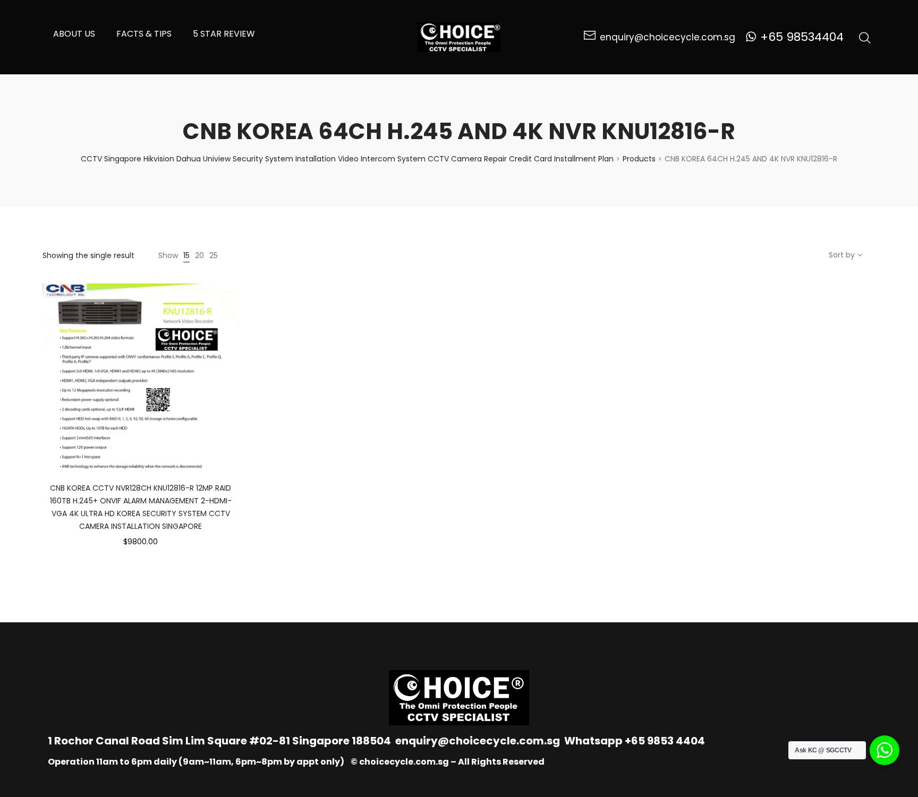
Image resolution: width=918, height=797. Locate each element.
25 (213, 255)
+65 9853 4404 (665, 740)
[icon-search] (865, 37)
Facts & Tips (144, 34)
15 (186, 255)
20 (199, 255)
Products (639, 158)
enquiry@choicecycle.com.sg (477, 740)
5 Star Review (224, 34)
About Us (74, 34)
